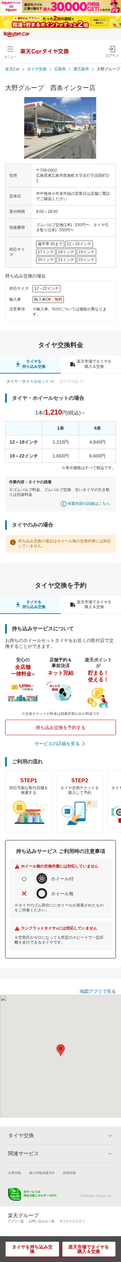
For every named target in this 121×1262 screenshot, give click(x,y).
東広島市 (81, 69)
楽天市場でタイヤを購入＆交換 (88, 1249)
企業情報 (14, 1173)
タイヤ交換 (36, 69)
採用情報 (69, 1173)
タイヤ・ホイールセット (27, 381)
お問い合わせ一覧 (42, 1221)
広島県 (60, 69)
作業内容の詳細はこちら (88, 503)
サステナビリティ (72, 1221)
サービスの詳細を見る (57, 743)
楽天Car (12, 69)
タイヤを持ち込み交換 (32, 1249)
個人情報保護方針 (42, 1173)
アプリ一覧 (16, 1221)
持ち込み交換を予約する (61, 727)
